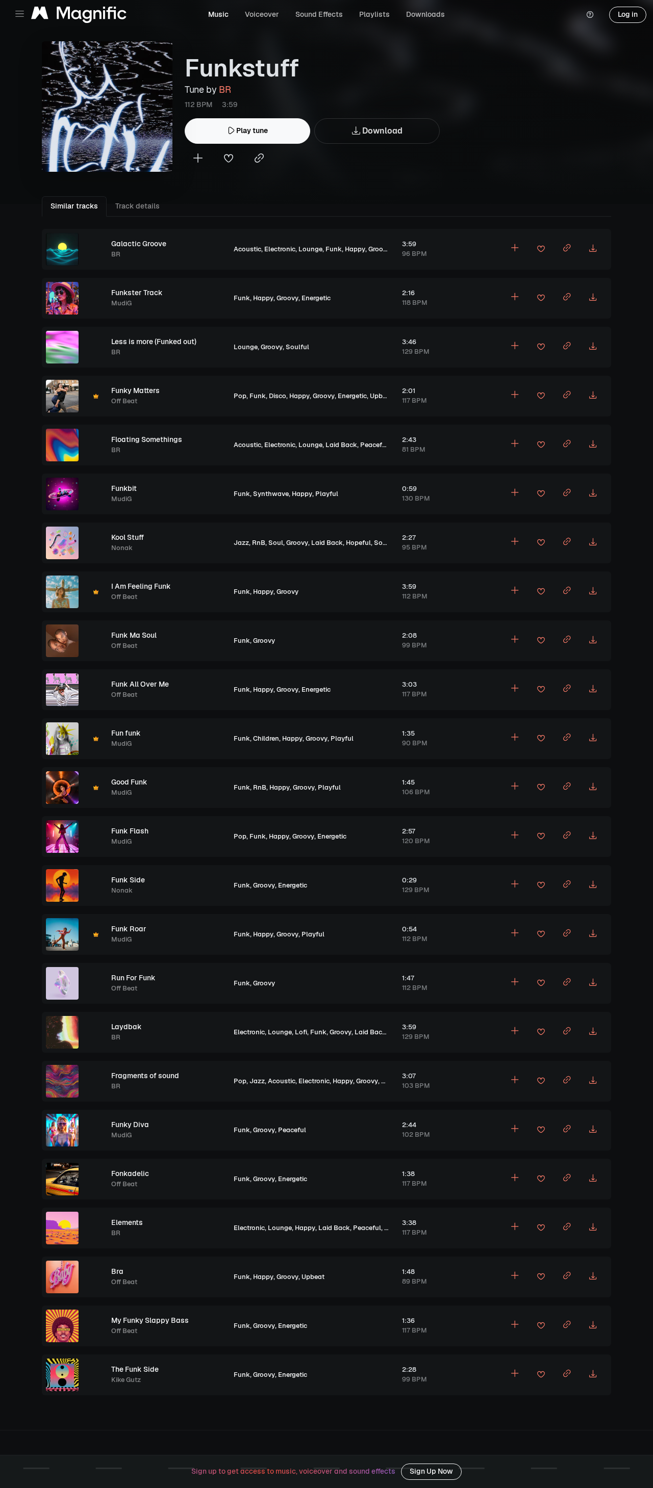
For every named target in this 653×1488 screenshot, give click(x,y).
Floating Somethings (146, 439)
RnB (258, 542)
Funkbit (124, 488)
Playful (326, 493)
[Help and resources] (590, 15)
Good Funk (129, 782)
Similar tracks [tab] (74, 206)
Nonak (122, 547)
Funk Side (128, 879)
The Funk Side (135, 1369)
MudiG (121, 303)
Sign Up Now (431, 1471)
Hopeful (358, 542)
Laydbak (126, 1026)
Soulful (297, 347)
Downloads (425, 14)
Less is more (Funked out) (153, 341)
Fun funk (126, 733)
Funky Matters (135, 390)
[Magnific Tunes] (79, 15)
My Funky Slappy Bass (150, 1320)
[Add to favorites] (228, 159)
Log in (628, 14)
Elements (127, 1222)
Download (381, 130)
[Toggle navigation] (19, 14)
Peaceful (374, 444)
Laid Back (341, 444)
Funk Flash (129, 831)
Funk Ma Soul (134, 635)
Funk (333, 249)
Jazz (241, 542)
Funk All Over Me (140, 684)
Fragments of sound (145, 1075)
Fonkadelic (130, 1173)
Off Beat (124, 401)
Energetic (316, 298)
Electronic (279, 249)
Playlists (374, 14)
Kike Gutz (126, 1379)
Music (218, 14)
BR (225, 89)
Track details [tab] (137, 206)
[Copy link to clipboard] (259, 159)
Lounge (310, 249)
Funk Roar (128, 928)
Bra (117, 1271)
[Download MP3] (593, 249)
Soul (275, 542)
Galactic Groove (138, 243)
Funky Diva (130, 1124)
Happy (355, 249)
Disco (277, 395)
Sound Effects (319, 14)
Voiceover (262, 14)
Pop (240, 395)
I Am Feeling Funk (141, 586)
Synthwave (271, 493)
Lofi (301, 1032)
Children (266, 738)
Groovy (379, 249)
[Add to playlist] (198, 159)
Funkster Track (137, 292)
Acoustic (247, 249)
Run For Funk (133, 977)
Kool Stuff (127, 537)
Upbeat (381, 395)
